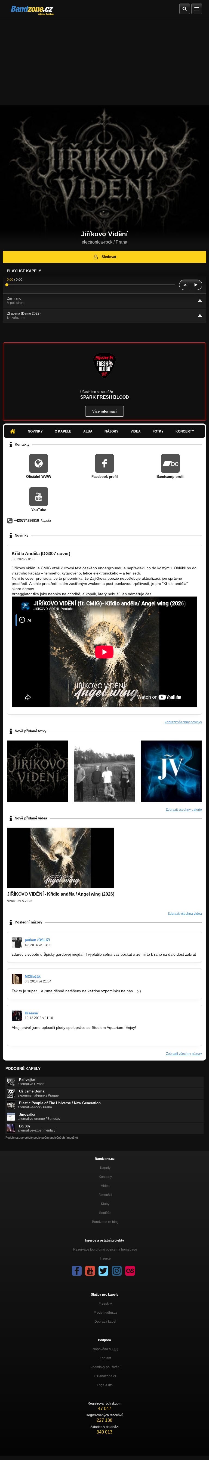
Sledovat (109, 257)
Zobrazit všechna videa (185, 914)
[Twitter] (103, 1271)
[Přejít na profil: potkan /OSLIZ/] (17, 942)
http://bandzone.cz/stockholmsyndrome (45, 1038)
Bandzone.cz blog (105, 1222)
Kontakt (105, 1358)
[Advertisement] (104, 59)
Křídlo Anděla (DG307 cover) (41, 553)
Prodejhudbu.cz (105, 1312)
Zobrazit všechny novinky (183, 722)
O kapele (63, 431)
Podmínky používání (105, 1367)
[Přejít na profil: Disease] (17, 1016)
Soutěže (105, 1213)
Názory (111, 431)
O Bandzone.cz (105, 1376)
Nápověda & (105, 1349)
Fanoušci (105, 1195)
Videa (136, 431)
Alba (88, 431)
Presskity (105, 1303)
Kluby (105, 1204)
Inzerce (105, 1258)
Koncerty (185, 431)
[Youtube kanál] (90, 1271)
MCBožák (33, 977)
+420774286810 (26, 521)
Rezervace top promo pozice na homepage (105, 1249)
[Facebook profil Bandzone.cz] (77, 1271)
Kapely (105, 1168)
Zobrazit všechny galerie (184, 810)
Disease (31, 1013)
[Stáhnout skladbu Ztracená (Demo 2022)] (200, 316)
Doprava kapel (105, 1321)
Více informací (104, 411)
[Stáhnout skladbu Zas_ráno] (200, 301)
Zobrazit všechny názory (184, 1054)
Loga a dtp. (105, 1385)
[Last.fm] (130, 1271)
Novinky (35, 431)
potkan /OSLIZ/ (37, 940)
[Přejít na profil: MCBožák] (17, 979)
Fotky (158, 431)
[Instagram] (117, 1271)
